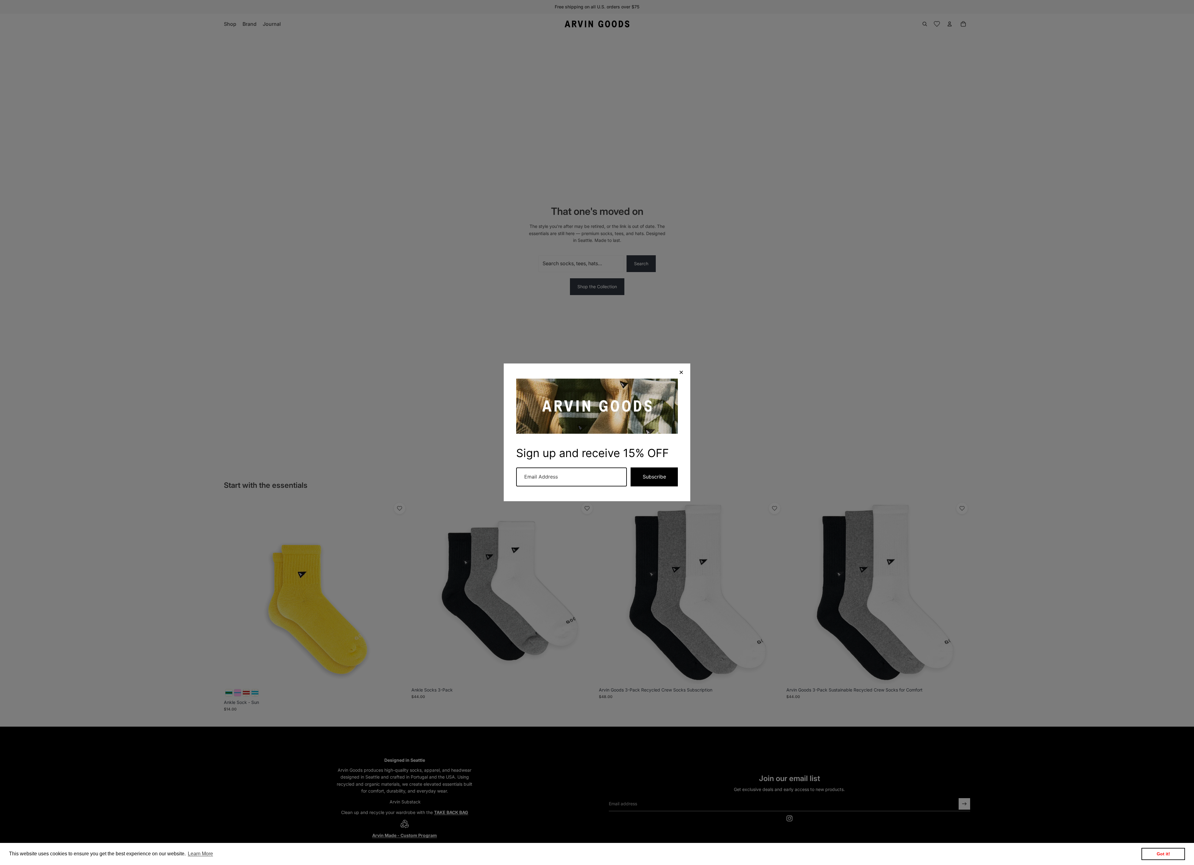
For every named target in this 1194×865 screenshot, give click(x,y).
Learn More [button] (200, 853)
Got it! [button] (1163, 853)
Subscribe (654, 477)
